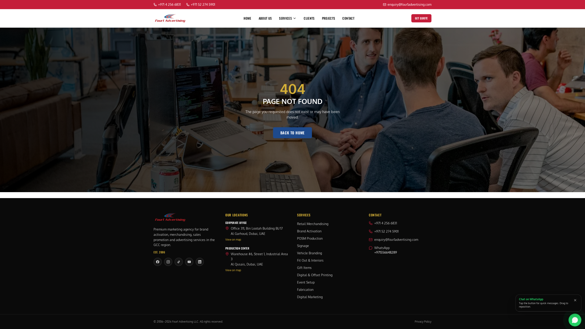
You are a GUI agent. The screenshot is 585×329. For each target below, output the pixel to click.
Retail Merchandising (312, 224)
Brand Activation (309, 231)
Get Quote (421, 18)
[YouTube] (189, 262)
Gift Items (304, 268)
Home (247, 18)
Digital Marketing (310, 297)
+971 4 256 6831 (385, 223)
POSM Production (310, 238)
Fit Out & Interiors (310, 260)
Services (285, 18)
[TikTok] (179, 262)
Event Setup (306, 282)
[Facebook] (158, 262)
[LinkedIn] (200, 262)
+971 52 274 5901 (386, 231)
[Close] (575, 300)
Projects (328, 18)
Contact (348, 18)
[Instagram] (168, 262)
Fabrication (305, 290)
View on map (233, 239)
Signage (303, 246)
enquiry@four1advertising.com (396, 239)
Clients (309, 18)
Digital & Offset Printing (314, 275)
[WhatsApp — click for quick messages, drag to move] (575, 320)
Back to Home (292, 132)
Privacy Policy (423, 321)
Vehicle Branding (309, 253)
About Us (265, 18)
